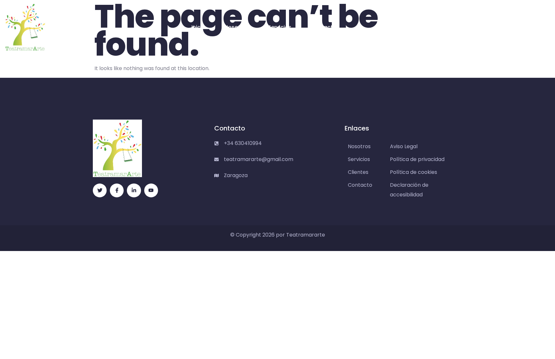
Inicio (198, 27)
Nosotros (237, 27)
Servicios (279, 27)
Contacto (323, 27)
